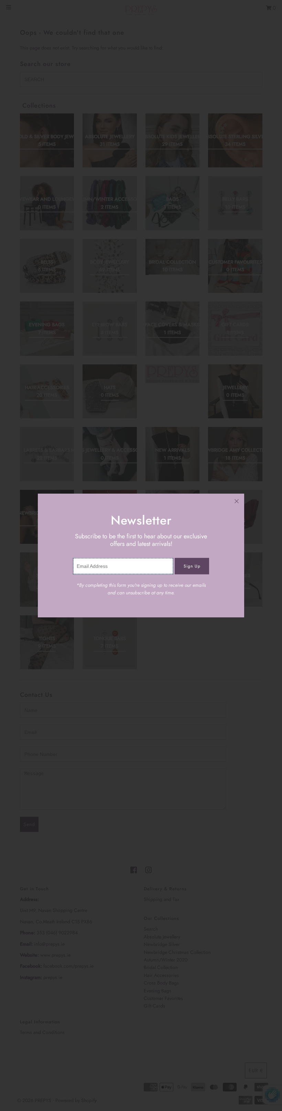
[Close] (236, 501)
